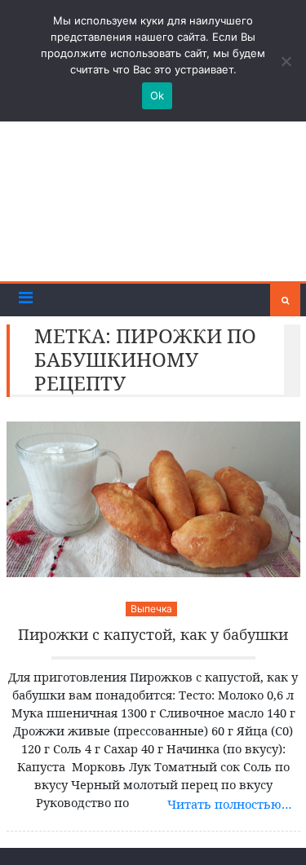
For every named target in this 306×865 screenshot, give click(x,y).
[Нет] (285, 61)
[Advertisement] (153, 196)
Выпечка (151, 608)
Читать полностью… (229, 804)
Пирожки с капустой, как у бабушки (153, 635)
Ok (157, 95)
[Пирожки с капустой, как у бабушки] (153, 499)
